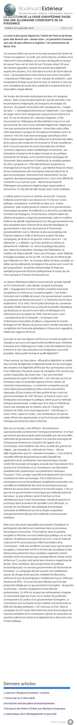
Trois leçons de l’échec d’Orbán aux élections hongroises (34, 708)
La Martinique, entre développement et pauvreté (30, 714)
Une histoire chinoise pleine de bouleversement (29, 703)
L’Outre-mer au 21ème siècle (19, 698)
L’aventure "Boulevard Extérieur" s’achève (26, 692)
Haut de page (58, 722)
